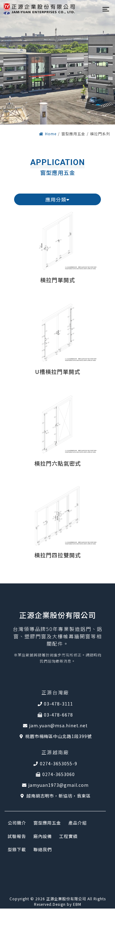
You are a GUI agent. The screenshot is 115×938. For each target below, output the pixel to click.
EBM (77, 904)
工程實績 (68, 836)
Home (50, 133)
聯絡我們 (42, 849)
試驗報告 (17, 836)
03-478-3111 (58, 704)
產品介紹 (77, 823)
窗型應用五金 (47, 823)
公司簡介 (17, 823)
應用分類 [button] (55, 199)
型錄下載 (17, 849)
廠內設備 (42, 836)
